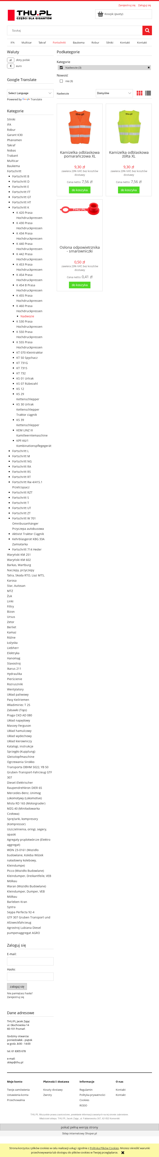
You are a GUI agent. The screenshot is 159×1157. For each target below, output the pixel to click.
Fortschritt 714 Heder (27, 549)
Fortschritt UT (21, 508)
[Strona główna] (30, 14)
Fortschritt (14, 171)
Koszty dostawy (53, 1090)
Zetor (10, 622)
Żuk (9, 596)
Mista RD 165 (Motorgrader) (26, 803)
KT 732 (21, 373)
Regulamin (86, 1090)
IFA (9, 124)
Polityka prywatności (92, 1095)
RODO (83, 1105)
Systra (11, 907)
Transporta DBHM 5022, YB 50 (27, 767)
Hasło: (11, 969)
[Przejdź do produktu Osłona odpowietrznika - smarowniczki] (80, 222)
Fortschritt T (20, 503)
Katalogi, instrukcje (20, 746)
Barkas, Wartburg (19, 565)
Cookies (84, 1100)
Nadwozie (27, 316)
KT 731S (21, 368)
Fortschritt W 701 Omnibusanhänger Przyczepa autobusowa (28, 523)
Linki (10, 601)
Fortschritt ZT (21, 513)
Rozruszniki (15, 684)
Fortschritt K (20, 207)
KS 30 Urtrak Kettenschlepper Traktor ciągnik (27, 409)
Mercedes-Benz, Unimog (24, 793)
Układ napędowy (18, 720)
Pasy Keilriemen (18, 700)
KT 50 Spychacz (27, 358)
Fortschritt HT (21, 202)
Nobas (11, 150)
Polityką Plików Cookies (104, 1148)
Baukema (13, 166)
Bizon (11, 612)
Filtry (10, 606)
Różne (11, 637)
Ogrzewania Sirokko (20, 762)
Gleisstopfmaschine (20, 757)
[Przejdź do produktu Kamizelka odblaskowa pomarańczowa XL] (80, 127)
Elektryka (13, 653)
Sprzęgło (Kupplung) (21, 751)
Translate (36, 99)
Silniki (11, 119)
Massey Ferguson (19, 726)
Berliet (11, 627)
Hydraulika (14, 674)
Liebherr (13, 648)
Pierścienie (14, 679)
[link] (104, 67)
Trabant (12, 156)
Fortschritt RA (21, 466)
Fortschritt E (20, 187)
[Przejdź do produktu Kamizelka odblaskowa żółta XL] (129, 127)
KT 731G (22, 363)
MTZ (10, 591)
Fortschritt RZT (22, 492)
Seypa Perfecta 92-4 (20, 912)
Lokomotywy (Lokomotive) (24, 798)
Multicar (13, 161)
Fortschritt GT (21, 197)
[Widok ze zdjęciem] (139, 93)
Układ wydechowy (19, 736)
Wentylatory (15, 689)
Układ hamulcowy (19, 731)
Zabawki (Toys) (17, 710)
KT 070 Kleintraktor (29, 352)
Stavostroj (14, 663)
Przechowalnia (16, 1100)
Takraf (11, 145)
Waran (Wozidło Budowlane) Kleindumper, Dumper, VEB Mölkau (26, 891)
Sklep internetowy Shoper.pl (79, 1133)
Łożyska (12, 643)
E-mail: (12, 954)
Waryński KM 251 (19, 555)
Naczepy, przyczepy (20, 570)
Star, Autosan (16, 586)
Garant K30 (15, 135)
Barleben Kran (17, 902)
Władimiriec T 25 (18, 705)
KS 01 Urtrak (25, 378)
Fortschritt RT (21, 477)
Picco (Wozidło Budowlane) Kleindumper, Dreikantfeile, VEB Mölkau (29, 876)
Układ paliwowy (18, 694)
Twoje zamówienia (18, 1090)
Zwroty (47, 1095)
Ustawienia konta (17, 1095)
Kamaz (11, 632)
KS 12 (20, 389)
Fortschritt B (20, 176)
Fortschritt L (20, 451)
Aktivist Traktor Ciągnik (28, 534)
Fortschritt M (21, 456)
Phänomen (14, 140)
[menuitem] (12, 42)
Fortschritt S (20, 498)
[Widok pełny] (148, 93)
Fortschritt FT (21, 192)
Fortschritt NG (22, 461)
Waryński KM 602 (19, 560)
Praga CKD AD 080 (19, 715)
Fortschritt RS (21, 472)
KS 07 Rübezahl (27, 384)
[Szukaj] (147, 30)
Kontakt (121, 1090)
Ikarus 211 (14, 669)
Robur (11, 130)
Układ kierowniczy (19, 741)
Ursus (11, 617)
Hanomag (13, 658)
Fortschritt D (20, 181)
